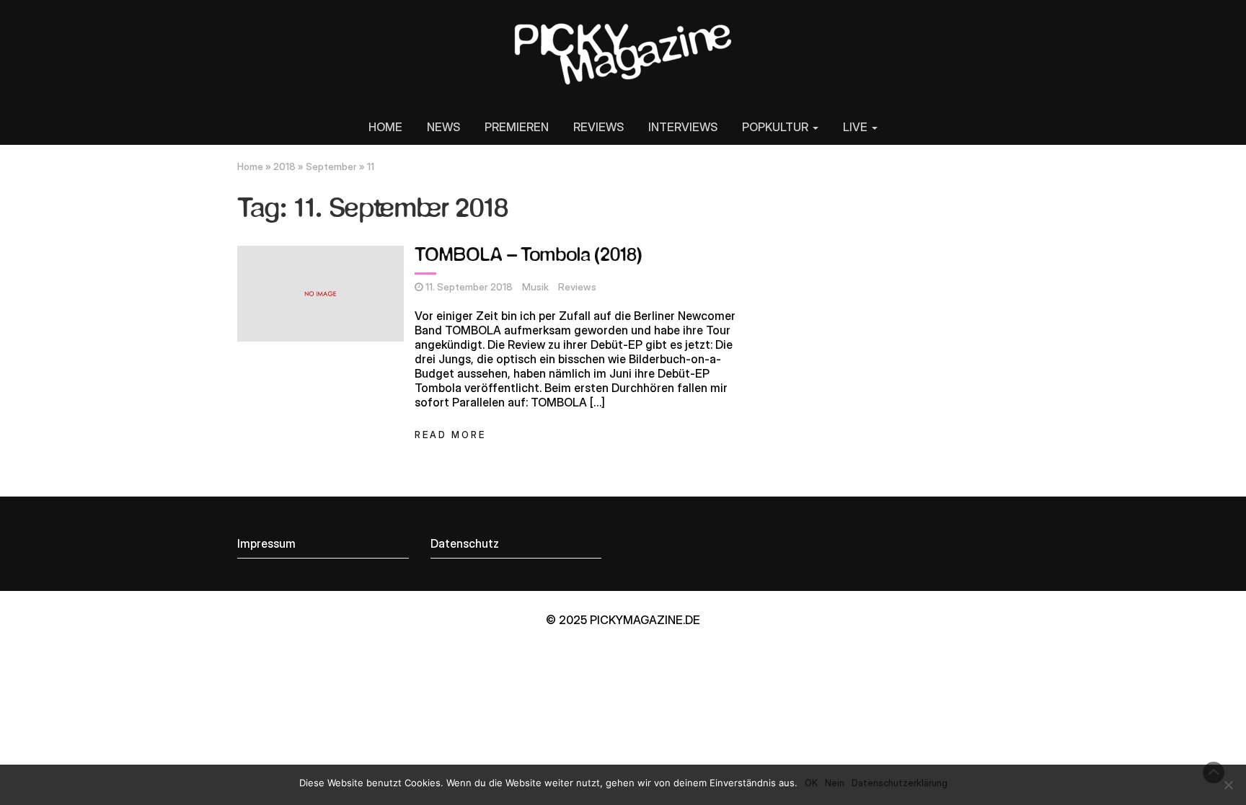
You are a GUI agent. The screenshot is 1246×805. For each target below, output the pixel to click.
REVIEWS (598, 127)
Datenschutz (464, 543)
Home (250, 166)
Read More (450, 435)
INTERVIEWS (682, 127)
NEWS (443, 127)
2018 (284, 166)
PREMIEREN (517, 127)
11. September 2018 (469, 287)
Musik (535, 287)
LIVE (856, 127)
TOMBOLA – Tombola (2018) (528, 255)
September (331, 166)
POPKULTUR (776, 127)
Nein (834, 782)
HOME (385, 127)
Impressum (266, 543)
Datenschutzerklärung (899, 782)
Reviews (577, 287)
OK (811, 782)
